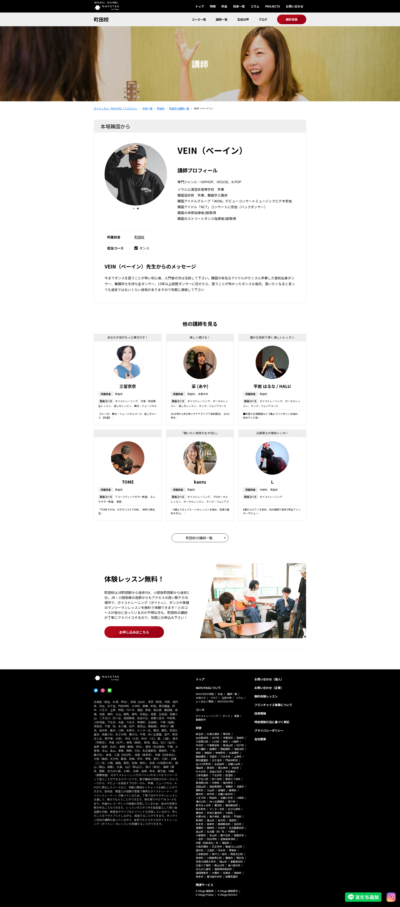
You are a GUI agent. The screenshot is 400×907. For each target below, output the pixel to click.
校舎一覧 (239, 6)
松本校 (199, 824)
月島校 (213, 756)
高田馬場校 (215, 786)
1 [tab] (134, 209)
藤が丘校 (225, 835)
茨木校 (221, 850)
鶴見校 (199, 812)
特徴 (213, 6)
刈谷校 (221, 827)
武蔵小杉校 (226, 797)
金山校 (199, 831)
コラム (255, 6)
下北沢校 (217, 775)
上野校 (237, 756)
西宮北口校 (236, 854)
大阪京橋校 (202, 846)
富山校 (210, 820)
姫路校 (229, 857)
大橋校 (215, 872)
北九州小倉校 (203, 869)
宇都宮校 (228, 737)
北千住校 (217, 760)
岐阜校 (210, 824)
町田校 (101, 19)
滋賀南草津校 (227, 839)
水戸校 (215, 737)
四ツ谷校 (217, 779)
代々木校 (201, 771)
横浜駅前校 (231, 805)
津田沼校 (239, 749)
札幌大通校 (213, 734)
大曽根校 (201, 835)
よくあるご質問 (204, 701)
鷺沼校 (218, 805)
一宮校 (199, 839)
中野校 (215, 782)
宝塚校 (199, 857)
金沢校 (221, 820)
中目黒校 (230, 771)
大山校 (210, 790)
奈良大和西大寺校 (206, 861)
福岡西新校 (202, 872)
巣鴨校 (229, 786)
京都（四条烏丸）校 (207, 842)
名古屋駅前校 (236, 827)
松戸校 (240, 745)
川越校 (235, 741)
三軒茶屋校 (202, 775)
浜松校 (237, 824)
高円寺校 (228, 782)
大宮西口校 (202, 741)
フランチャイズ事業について (273, 705)
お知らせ (201, 697)
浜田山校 (201, 786)
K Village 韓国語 (205, 891)
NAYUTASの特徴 (205, 694)
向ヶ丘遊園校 (216, 801)
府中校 (210, 794)
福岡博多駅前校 (223, 869)
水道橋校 (234, 752)
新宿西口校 (202, 782)
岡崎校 (210, 827)
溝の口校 (201, 801)
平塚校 (237, 816)
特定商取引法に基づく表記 (271, 722)
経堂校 (229, 775)
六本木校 (225, 756)
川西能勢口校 (214, 857)
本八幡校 (201, 749)
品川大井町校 (203, 764)
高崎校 (240, 737)
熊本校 (199, 876)
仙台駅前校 (202, 737)
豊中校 (199, 850)
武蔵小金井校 (225, 794)
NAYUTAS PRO (226, 701)
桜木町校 (201, 809)
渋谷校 (235, 767)
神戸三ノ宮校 (219, 854)
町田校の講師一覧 (199, 537)
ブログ (263, 19)
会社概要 (260, 739)
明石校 (240, 857)
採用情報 (260, 713)
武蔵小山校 (234, 764)
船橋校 (213, 749)
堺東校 (232, 850)
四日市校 (212, 839)
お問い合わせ (294, 6)
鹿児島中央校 (214, 876)
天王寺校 (217, 846)
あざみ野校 (234, 809)
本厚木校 (201, 816)
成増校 (221, 790)
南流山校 (228, 745)
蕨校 (225, 741)
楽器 (236, 716)
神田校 (208, 752)
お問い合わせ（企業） (269, 688)
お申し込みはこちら (134, 632)
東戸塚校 (214, 816)
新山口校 (219, 865)
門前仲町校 (231, 760)
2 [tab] (138, 209)
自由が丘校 (215, 771)
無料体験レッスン (266, 696)
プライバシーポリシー (269, 730)
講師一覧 (222, 19)
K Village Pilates (205, 894)
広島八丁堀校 (203, 865)
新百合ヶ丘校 (203, 805)
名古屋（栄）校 (215, 831)
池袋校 (240, 786)
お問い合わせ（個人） (269, 679)
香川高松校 (234, 865)
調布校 (199, 794)
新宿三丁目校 (232, 779)
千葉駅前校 (213, 745)
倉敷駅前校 (236, 861)
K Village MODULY (228, 894)
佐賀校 (226, 872)
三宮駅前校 (202, 854)
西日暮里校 (202, 760)
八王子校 (201, 797)
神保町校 (220, 752)
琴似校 (226, 734)
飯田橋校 (201, 756)
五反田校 (219, 764)
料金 (224, 6)
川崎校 (240, 797)
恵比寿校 (223, 767)
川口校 (215, 741)
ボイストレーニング (207, 716)
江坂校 (210, 850)
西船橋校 (225, 749)
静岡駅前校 (224, 824)
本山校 (213, 835)
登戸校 (231, 801)
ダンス (226, 716)
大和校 (229, 812)
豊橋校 (199, 827)
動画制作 (201, 719)
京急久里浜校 (214, 812)
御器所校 (239, 835)
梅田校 (225, 842)
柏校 (198, 752)
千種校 (231, 831)
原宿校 (210, 767)
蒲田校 (199, 767)
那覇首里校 (231, 876)
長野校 (232, 820)
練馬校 (232, 790)
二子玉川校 (202, 779)
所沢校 (199, 745)
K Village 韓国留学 (228, 891)
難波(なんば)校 (233, 846)
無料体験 (292, 19)
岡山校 (223, 861)
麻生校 (199, 734)
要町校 (199, 790)
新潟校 (199, 820)
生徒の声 (243, 19)
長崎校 (237, 872)
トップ (199, 6)
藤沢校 (226, 816)
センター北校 (216, 809)
